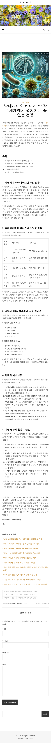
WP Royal (29, 738)
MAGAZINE (25, 13)
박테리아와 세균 (9, 598)
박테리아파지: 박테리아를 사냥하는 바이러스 (22, 543)
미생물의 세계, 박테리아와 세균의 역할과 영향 (22, 579)
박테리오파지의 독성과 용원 (27, 598)
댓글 (4, 664)
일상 (28, 102)
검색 (45, 714)
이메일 (5, 640)
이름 (4, 629)
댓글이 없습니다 (42, 603)
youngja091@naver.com (17, 603)
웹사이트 (5, 652)
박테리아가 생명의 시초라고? (25, 595)
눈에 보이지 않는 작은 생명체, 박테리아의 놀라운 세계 (25, 584)
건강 (23, 102)
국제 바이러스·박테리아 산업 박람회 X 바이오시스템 (20, 591)
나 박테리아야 (8, 595)
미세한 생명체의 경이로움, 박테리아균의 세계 (22, 553)
